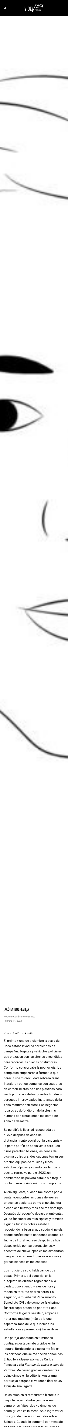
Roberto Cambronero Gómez (19, 1016)
